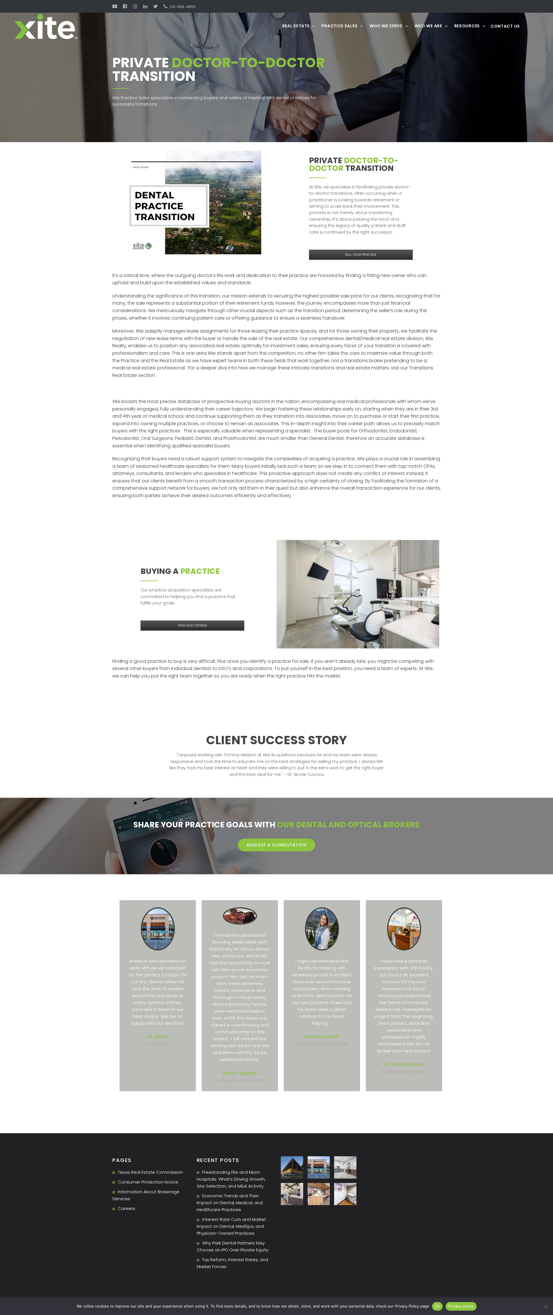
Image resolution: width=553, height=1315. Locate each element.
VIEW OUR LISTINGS (192, 625)
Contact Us (505, 26)
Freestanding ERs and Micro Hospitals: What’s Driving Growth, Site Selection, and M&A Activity (231, 1179)
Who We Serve (386, 26)
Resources (467, 26)
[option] (158, 995)
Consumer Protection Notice (148, 1182)
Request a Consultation (276, 845)
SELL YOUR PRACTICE (360, 254)
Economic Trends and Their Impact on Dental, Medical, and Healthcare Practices (230, 1203)
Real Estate (296, 26)
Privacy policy (461, 1306)
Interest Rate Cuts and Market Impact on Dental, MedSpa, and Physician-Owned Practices (231, 1226)
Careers (126, 1208)
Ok (437, 1306)
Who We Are (428, 26)
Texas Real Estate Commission (150, 1172)
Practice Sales (339, 26)
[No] (546, 1306)
